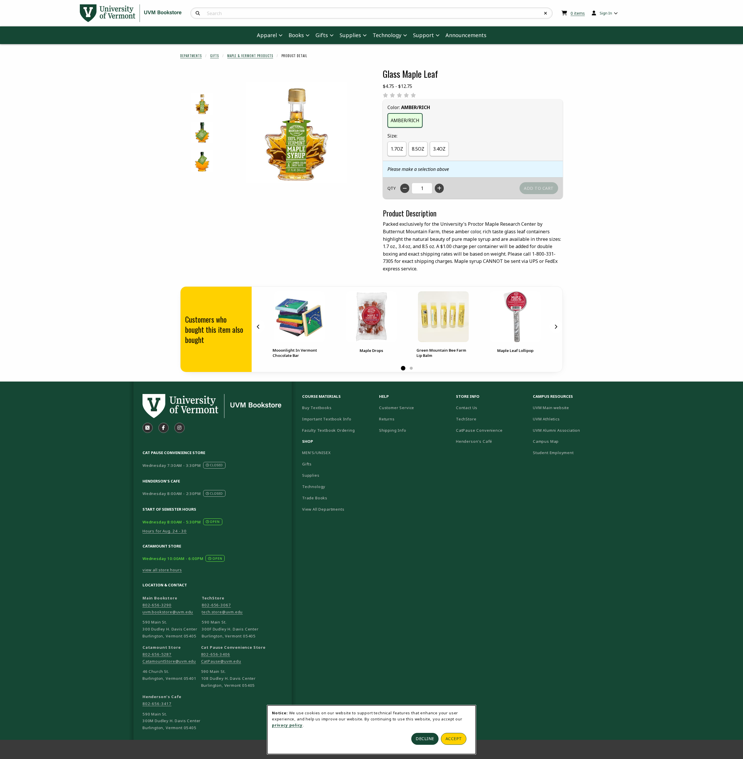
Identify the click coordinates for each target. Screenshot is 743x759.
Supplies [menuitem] (350, 35)
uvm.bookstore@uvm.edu (168, 612)
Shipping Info (392, 430)
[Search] (198, 13)
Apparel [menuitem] (267, 35)
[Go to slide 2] (411, 368)
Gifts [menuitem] (321, 35)
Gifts (214, 55)
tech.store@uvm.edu (222, 612)
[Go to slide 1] (403, 368)
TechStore (466, 419)
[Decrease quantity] (404, 188)
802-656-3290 (157, 605)
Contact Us (466, 407)
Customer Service (396, 407)
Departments (191, 55)
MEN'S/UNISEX (316, 452)
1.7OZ (397, 149)
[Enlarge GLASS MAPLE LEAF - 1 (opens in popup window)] (202, 104)
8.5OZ (418, 149)
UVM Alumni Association (569, 430)
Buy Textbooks (317, 407)
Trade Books (314, 497)
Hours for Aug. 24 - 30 (165, 531)
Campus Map (566, 441)
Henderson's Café (474, 441)
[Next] (555, 326)
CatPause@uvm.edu (221, 661)
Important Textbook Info (326, 419)
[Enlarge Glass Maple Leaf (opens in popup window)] (296, 132)
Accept (454, 738)
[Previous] (258, 326)
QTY (391, 188)
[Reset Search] (545, 13)
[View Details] (299, 316)
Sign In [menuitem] (606, 13)
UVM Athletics (566, 419)
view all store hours (162, 569)
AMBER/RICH (405, 120)
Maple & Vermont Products (250, 55)
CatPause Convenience (479, 430)
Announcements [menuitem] (466, 35)
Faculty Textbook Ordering (328, 430)
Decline (425, 738)
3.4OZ (439, 149)
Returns (387, 419)
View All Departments (323, 509)
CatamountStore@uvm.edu (169, 661)
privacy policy (287, 725)
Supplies (311, 475)
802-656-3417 (157, 703)
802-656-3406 (215, 654)
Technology (313, 486)
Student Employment (569, 452)
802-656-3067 (216, 605)
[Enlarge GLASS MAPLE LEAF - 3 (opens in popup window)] (202, 161)
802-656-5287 (157, 654)
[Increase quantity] (439, 188)
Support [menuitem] (423, 35)
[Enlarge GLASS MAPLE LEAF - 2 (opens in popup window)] (202, 132)
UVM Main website (569, 407)
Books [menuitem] (296, 35)
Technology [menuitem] (387, 35)
